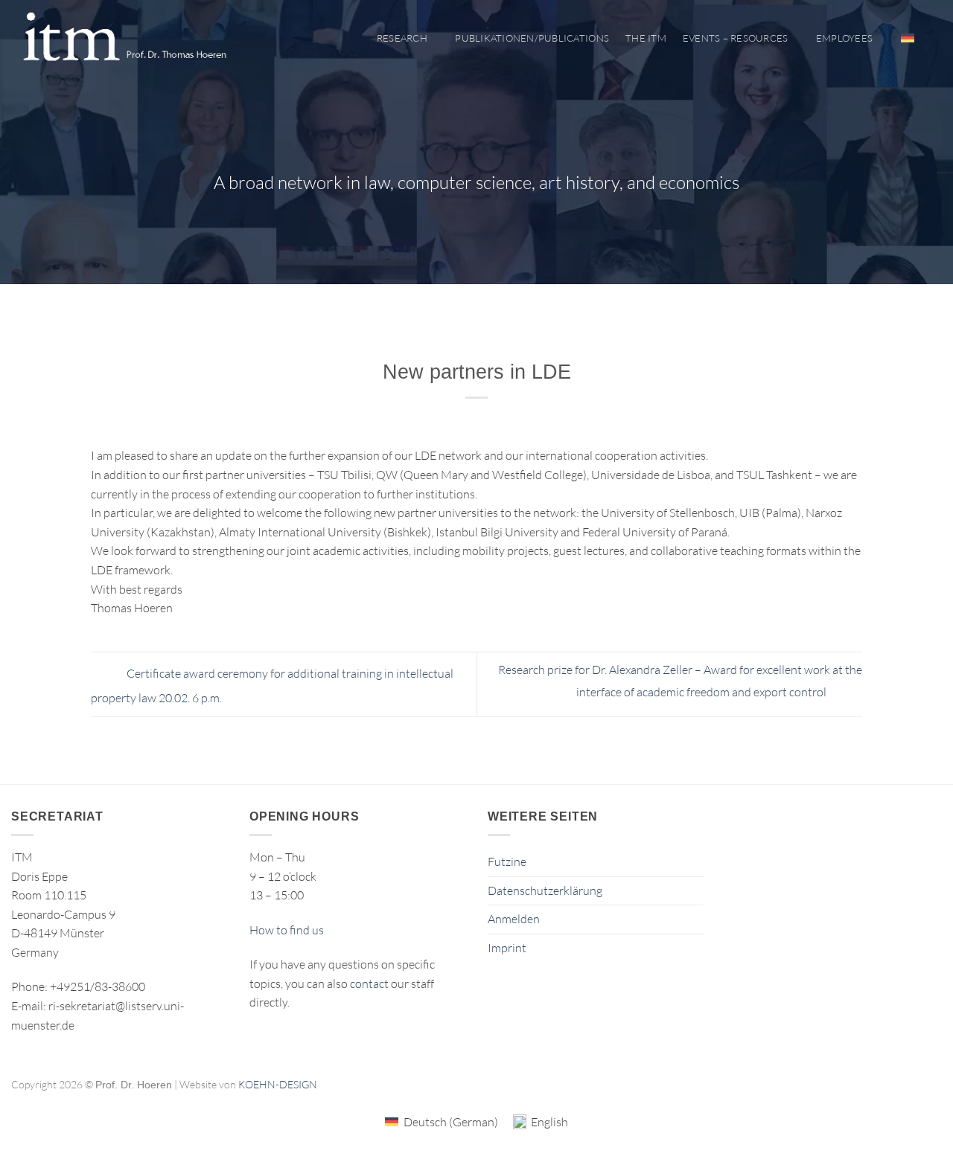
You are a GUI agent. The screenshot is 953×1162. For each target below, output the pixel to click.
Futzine (507, 861)
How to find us (286, 929)
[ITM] (124, 37)
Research (402, 38)
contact (369, 983)
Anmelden (514, 918)
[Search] (936, 38)
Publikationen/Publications (532, 38)
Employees (844, 38)
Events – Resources (735, 38)
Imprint (507, 947)
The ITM (645, 38)
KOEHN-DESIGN (277, 1084)
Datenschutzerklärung (545, 890)
